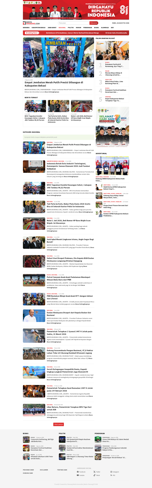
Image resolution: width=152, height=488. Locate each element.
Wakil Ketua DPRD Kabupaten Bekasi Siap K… (114, 188)
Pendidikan (106, 437)
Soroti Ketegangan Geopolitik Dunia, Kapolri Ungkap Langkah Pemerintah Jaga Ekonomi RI (67, 370)
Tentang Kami (62, 470)
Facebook (82, 472)
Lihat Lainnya (58, 424)
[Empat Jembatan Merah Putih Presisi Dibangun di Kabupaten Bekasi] (58, 57)
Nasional (50, 142)
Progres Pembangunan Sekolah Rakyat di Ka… (114, 449)
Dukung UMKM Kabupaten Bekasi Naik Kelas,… (110, 180)
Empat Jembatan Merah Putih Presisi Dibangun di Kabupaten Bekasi (54, 84)
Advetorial (99, 177)
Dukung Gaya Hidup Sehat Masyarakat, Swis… (113, 197)
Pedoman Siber (28, 470)
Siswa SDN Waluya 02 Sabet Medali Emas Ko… (115, 440)
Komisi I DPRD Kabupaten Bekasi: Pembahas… (116, 215)
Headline (119, 193)
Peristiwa (108, 79)
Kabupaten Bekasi (52, 161)
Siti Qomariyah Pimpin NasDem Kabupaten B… (78, 440)
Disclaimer (44, 470)
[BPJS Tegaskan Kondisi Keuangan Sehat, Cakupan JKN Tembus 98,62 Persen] (35, 106)
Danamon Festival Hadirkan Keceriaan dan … (115, 91)
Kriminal (108, 97)
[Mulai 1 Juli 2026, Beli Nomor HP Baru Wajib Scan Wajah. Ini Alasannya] (81, 106)
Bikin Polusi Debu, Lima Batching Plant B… (114, 82)
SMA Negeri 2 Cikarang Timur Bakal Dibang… (80, 458)
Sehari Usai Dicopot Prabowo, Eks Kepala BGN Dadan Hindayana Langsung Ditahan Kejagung (70, 259)
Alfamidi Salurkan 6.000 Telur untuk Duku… (42, 458)
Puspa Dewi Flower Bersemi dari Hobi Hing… (115, 206)
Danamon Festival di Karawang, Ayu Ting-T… (114, 65)
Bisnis (49, 275)
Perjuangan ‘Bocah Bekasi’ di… (114, 458)
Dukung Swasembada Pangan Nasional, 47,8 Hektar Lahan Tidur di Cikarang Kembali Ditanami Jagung (70, 351)
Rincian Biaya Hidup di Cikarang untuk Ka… (113, 74)
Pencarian (94, 23)
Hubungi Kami (28, 473)
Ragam (107, 71)
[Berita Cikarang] (31, 23)
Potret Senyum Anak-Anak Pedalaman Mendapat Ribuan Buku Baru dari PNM (68, 278)
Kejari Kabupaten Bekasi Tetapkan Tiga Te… (114, 100)
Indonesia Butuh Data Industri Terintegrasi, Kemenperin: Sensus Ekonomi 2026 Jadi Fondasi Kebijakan (68, 166)
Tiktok (98, 475)
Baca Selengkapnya (52, 92)
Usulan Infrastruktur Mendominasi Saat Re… (80, 449)
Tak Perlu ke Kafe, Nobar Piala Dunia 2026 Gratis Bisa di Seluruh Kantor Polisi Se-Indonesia (58, 119)
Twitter (98, 472)
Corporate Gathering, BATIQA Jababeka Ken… (42, 440)
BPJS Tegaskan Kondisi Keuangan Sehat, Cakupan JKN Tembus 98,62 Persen (35, 118)
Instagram (116, 472)
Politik (69, 437)
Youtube (81, 475)
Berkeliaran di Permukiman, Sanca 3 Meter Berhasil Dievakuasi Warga (53, 33)
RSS (114, 475)
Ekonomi (106, 177)
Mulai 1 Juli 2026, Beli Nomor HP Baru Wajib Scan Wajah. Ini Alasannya (81, 118)
